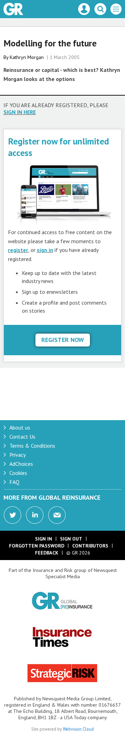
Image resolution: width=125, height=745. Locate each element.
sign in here (19, 112)
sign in (45, 249)
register (18, 249)
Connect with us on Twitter (12, 515)
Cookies (18, 472)
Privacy (17, 454)
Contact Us (22, 436)
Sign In (43, 539)
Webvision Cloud (78, 729)
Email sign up (57, 515)
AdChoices (21, 463)
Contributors (90, 546)
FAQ (14, 481)
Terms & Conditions (32, 445)
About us (19, 427)
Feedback (46, 553)
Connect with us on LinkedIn (35, 515)
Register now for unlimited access (58, 146)
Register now (62, 340)
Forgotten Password (36, 546)
